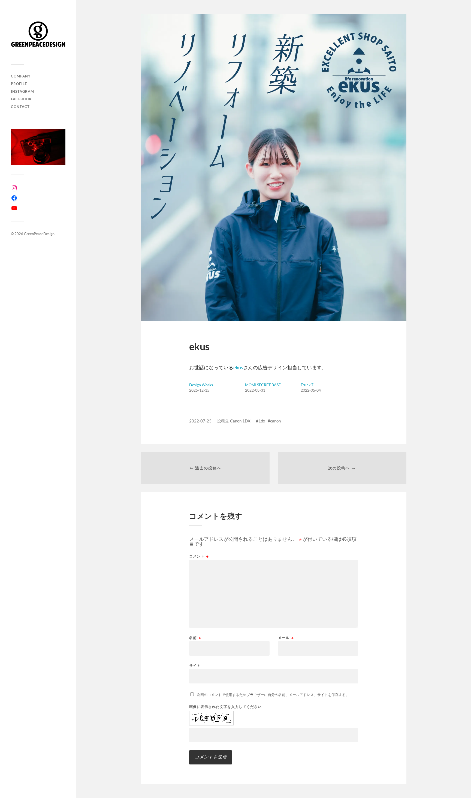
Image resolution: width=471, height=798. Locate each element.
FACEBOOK (21, 99)
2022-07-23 (200, 420)
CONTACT (20, 106)
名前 (195, 638)
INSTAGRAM (22, 91)
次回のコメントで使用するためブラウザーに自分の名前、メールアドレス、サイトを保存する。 (273, 694)
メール (286, 638)
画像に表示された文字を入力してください (225, 707)
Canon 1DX (240, 420)
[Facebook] (14, 198)
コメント (199, 556)
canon (275, 420)
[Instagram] (14, 188)
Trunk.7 (307, 384)
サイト (195, 665)
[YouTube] (14, 208)
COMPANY (21, 76)
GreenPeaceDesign (39, 234)
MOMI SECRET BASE (263, 384)
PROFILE (19, 84)
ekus (238, 367)
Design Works (201, 384)
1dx (261, 420)
